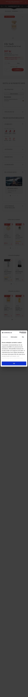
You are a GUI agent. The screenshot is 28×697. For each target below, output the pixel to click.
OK (14, 363)
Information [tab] (14, 337)
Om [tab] (23, 337)
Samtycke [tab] (5, 337)
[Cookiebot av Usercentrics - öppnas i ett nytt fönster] (19, 333)
